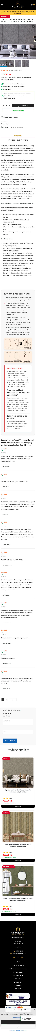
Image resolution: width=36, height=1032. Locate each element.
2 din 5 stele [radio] (5, 716)
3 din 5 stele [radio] (6, 716)
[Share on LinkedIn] (13, 127)
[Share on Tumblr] (15, 127)
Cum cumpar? (18, 982)
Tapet (8, 124)
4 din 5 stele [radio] (8, 716)
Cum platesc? (18, 985)
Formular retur (18, 979)
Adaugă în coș (24, 105)
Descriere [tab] (18, 135)
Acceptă (18, 1022)
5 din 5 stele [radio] (9, 716)
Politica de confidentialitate (21, 1030)
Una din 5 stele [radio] (3, 716)
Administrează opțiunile (18, 1017)
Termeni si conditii (18, 965)
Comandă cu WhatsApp (18, 110)
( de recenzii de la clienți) (15, 70)
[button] (34, 1010)
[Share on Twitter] (11, 127)
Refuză (18, 1027)
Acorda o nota (7, 713)
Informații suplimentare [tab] (18, 140)
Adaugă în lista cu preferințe (10, 117)
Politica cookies (12, 1030)
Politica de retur (18, 975)
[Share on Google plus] (18, 127)
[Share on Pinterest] (20, 127)
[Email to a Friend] (22, 127)
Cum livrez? (18, 989)
